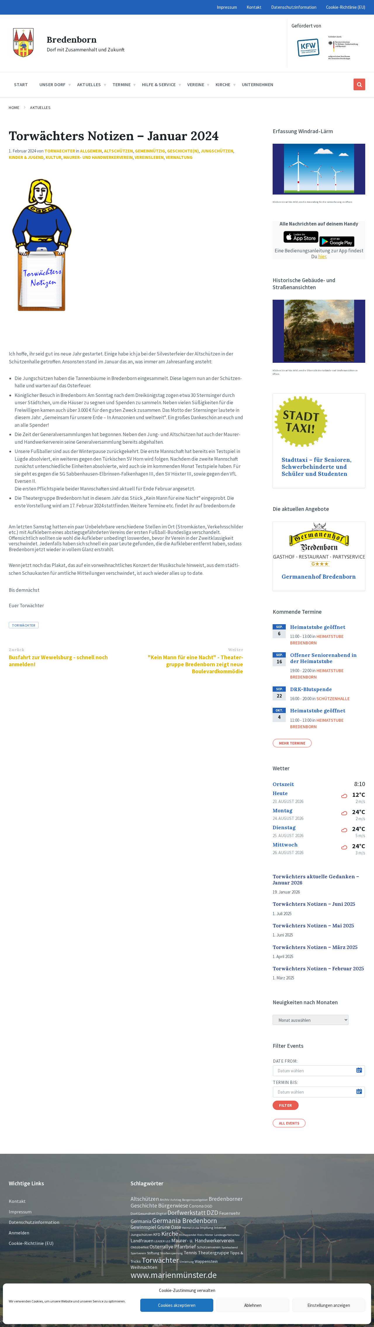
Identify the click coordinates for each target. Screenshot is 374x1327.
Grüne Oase (169, 1227)
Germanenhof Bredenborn (319, 576)
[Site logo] (23, 55)
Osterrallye (161, 1246)
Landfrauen (142, 1240)
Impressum (20, 1212)
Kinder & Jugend (26, 157)
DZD (212, 1212)
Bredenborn (72, 39)
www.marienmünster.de (174, 1274)
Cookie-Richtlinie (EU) (31, 1243)
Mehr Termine (292, 743)
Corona (196, 1206)
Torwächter (23, 625)
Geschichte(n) (183, 151)
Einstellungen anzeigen (328, 1305)
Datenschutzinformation (34, 1222)
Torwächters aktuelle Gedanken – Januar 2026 (316, 879)
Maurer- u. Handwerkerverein (202, 1240)
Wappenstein (206, 1261)
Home (14, 107)
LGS (167, 1241)
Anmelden (19, 1233)
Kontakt (17, 1201)
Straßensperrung (171, 1253)
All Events (289, 1123)
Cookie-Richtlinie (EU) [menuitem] (345, 7)
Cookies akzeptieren (176, 1305)
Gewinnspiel (143, 1227)
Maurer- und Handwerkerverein (98, 157)
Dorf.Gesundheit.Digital (149, 1213)
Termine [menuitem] (121, 84)
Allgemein (91, 151)
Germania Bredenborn (184, 1220)
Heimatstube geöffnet (317, 627)
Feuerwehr (229, 1213)
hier (322, 256)
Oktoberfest (140, 1247)
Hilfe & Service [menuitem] (159, 84)
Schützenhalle (333, 698)
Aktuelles (40, 107)
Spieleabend (229, 1247)
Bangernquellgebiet (195, 1200)
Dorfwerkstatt (186, 1212)
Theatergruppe (213, 1252)
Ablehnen (253, 1305)
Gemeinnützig (150, 151)
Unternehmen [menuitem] (257, 84)
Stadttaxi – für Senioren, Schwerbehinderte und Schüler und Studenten (317, 466)
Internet (220, 1227)
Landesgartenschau (227, 1235)
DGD (208, 1206)
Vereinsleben (149, 157)
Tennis (190, 1252)
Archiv (164, 1199)
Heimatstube (190, 1228)
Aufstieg (175, 1200)
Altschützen (118, 151)
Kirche (169, 1234)
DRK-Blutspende (311, 689)
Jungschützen (217, 151)
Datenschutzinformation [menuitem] (293, 7)
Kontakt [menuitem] (254, 7)
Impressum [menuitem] (227, 7)
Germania (141, 1221)
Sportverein (138, 1253)
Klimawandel (187, 1235)
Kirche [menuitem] (223, 84)
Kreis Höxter (205, 1235)
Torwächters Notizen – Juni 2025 (314, 904)
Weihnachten (144, 1267)
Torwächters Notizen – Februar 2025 (318, 968)
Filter (285, 1105)
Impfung (206, 1227)
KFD (156, 1234)
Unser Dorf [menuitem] (52, 84)
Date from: (285, 1061)
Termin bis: (285, 1082)
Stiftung (153, 1252)
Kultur (53, 157)
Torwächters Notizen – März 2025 (315, 947)
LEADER (159, 1241)
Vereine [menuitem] (195, 84)
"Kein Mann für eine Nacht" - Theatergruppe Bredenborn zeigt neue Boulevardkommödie (195, 664)
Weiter (235, 649)
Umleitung (187, 1262)
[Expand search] (359, 84)
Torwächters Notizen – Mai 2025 (313, 925)
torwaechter (59, 151)
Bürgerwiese (173, 1205)
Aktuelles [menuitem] (89, 84)
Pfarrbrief (185, 1246)
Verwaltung (179, 157)
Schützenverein (209, 1247)
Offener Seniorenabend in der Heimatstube (323, 658)
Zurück (16, 649)
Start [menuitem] (21, 84)
